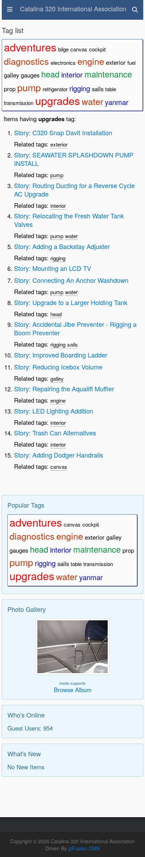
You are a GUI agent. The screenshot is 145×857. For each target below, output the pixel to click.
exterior (116, 62)
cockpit (97, 49)
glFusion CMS (84, 848)
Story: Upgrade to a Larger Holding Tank (70, 302)
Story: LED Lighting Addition (53, 410)
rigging (79, 88)
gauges (30, 75)
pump (29, 87)
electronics (63, 62)
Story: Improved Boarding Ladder (60, 354)
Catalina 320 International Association (73, 8)
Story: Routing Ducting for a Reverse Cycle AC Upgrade (74, 189)
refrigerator (55, 89)
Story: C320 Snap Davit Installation (63, 132)
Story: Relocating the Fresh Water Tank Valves (69, 220)
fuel (131, 62)
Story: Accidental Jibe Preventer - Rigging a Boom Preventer (75, 328)
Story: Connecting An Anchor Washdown (71, 280)
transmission (18, 102)
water (92, 101)
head (50, 74)
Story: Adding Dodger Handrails (58, 454)
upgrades (57, 100)
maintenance (108, 74)
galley (11, 75)
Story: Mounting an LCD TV (52, 268)
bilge (63, 49)
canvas (78, 49)
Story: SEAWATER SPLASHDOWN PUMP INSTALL (73, 159)
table (110, 89)
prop (9, 89)
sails (97, 89)
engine (90, 61)
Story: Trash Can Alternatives (55, 432)
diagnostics (26, 61)
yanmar (116, 102)
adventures (30, 47)
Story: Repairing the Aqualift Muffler (64, 388)
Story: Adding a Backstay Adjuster (62, 246)
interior (72, 74)
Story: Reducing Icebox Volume (58, 366)
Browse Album (73, 689)
